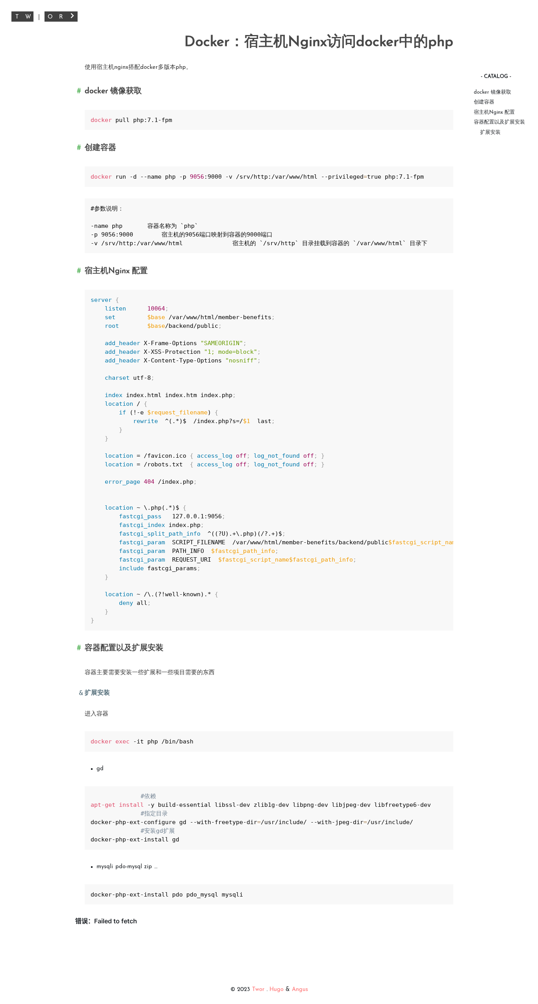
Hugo (276, 990)
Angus (300, 990)
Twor (259, 990)
